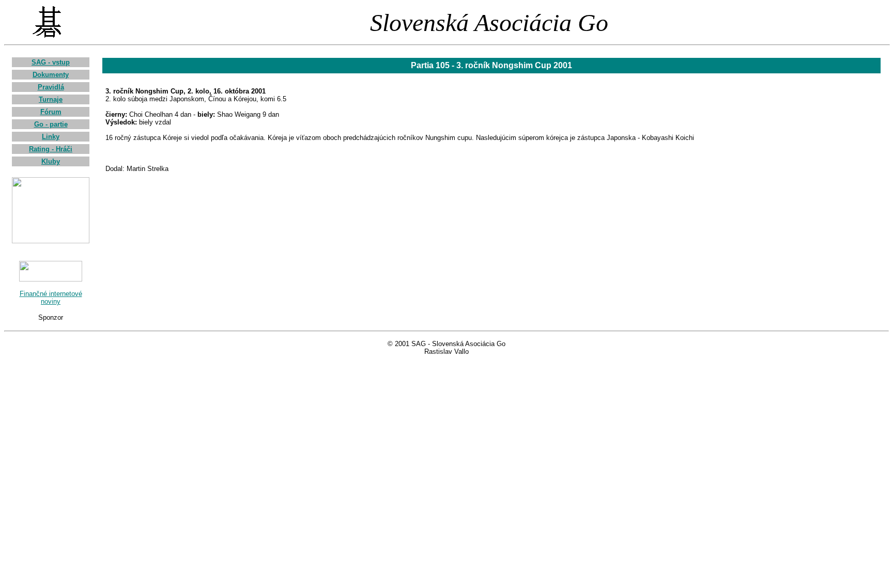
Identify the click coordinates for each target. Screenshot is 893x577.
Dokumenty (51, 75)
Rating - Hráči (50, 149)
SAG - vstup (51, 62)
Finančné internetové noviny (51, 297)
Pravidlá (51, 87)
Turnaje (51, 99)
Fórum (50, 112)
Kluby (50, 161)
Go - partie (51, 124)
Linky (50, 137)
